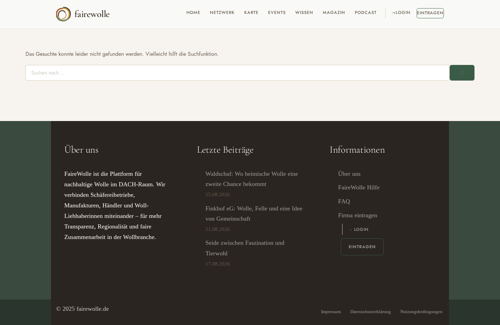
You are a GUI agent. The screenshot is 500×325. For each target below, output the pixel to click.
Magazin (334, 13)
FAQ (344, 201)
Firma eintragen (357, 215)
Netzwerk (222, 13)
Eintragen (430, 13)
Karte (251, 13)
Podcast (366, 13)
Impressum (331, 311)
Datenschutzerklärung (370, 311)
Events (277, 13)
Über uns (349, 173)
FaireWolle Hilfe (359, 187)
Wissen (304, 13)
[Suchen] (462, 73)
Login (403, 13)
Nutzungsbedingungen (421, 311)
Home (193, 13)
